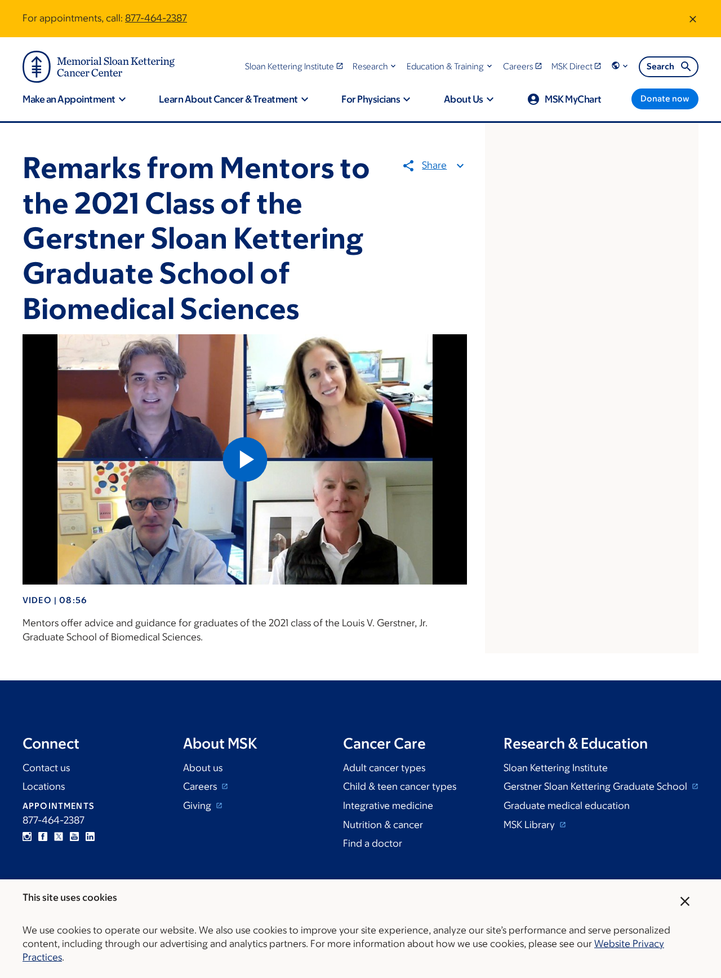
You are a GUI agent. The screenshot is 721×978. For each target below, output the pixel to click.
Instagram (27, 836)
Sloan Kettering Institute (556, 767)
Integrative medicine (388, 805)
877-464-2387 (156, 18)
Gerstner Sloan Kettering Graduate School (596, 786)
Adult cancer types (384, 767)
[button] (375, 66)
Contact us (46, 767)
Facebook (42, 836)
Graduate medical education (567, 805)
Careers (201, 786)
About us (202, 767)
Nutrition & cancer (383, 824)
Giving (198, 805)
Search (660, 66)
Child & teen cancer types (399, 786)
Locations (44, 786)
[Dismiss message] (692, 18)
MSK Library (530, 824)
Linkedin (90, 836)
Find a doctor (372, 843)
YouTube (74, 836)
